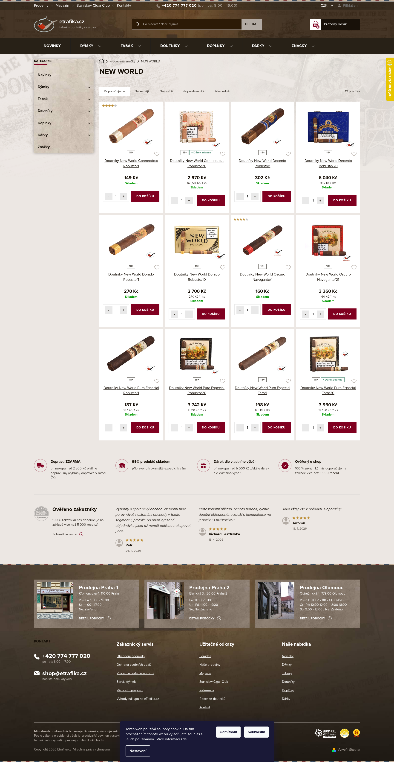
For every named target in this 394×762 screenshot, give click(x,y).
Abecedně (222, 91)
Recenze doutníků (212, 699)
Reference (206, 690)
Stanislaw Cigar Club (93, 5)
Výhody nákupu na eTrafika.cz (138, 699)
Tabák (43, 99)
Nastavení (137, 751)
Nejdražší (166, 91)
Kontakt (204, 707)
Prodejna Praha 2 (209, 588)
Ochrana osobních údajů (134, 665)
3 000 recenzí (330, 473)
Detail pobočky (91, 618)
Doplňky (44, 123)
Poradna (205, 656)
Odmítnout (228, 732)
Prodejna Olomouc (321, 588)
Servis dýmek (126, 682)
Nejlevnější (142, 91)
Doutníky (45, 110)
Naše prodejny (209, 665)
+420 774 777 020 (66, 656)
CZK (324, 5)
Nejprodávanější (193, 91)
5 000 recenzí (87, 525)
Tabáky (287, 673)
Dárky (43, 135)
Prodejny (41, 5)
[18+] (262, 126)
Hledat (251, 24)
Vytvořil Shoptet (349, 750)
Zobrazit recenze (64, 534)
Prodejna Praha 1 (98, 588)
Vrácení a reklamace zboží (135, 673)
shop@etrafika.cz (64, 674)
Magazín (62, 5)
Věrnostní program (130, 690)
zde (184, 739)
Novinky (44, 75)
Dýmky (43, 87)
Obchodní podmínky (131, 656)
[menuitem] (52, 46)
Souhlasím (256, 732)
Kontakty (124, 5)
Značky (44, 147)
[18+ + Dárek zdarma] (197, 126)
